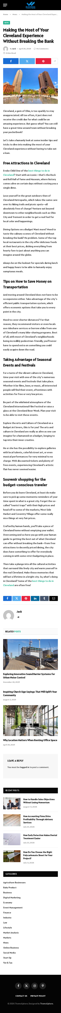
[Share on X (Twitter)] (27, 61)
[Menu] (5, 5)
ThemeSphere (46, 1003)
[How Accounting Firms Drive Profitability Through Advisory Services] (11, 820)
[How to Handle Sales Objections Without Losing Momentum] (11, 803)
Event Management (13, 907)
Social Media (9, 952)
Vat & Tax (7, 962)
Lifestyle (7, 927)
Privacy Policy (38, 996)
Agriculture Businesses (14, 882)
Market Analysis (11, 932)
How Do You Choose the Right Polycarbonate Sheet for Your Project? (37, 855)
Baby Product (9, 887)
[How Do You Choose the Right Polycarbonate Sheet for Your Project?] (11, 856)
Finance (7, 912)
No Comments (42, 48)
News (6, 23)
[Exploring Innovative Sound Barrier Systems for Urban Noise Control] (30, 654)
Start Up (7, 957)
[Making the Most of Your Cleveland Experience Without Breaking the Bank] (30, 86)
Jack (14, 48)
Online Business (11, 947)
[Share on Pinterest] (43, 61)
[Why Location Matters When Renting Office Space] (30, 720)
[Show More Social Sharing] (55, 61)
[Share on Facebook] (11, 61)
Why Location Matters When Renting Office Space (30, 740)
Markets (7, 937)
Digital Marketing (11, 897)
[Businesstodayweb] (30, 5)
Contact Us (21, 996)
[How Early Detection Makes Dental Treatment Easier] (11, 839)
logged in (24, 767)
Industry (7, 917)
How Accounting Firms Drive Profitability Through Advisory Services (38, 819)
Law (5, 922)
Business (7, 892)
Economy (7, 902)
